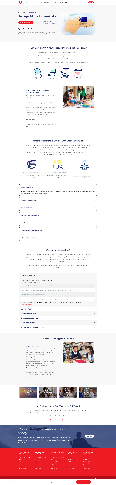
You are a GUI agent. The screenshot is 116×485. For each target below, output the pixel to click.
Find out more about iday (58, 420)
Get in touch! (89, 436)
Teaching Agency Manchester (88, 453)
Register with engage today (26, 22)
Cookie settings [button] (71, 482)
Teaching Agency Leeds (57, 452)
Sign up (91, 2)
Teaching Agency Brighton (40, 453)
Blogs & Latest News (45, 2)
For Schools (35, 2)
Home (19, 12)
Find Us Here (22, 467)
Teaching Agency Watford (24, 453)
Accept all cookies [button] (83, 482)
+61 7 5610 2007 (28, 29)
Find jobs (28, 2)
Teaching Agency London (72, 453)
